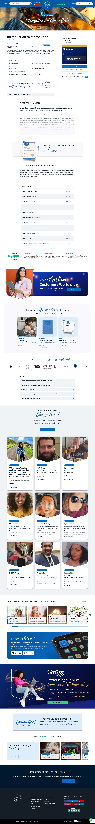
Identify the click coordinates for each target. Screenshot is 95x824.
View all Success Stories (47, 430)
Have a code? (80, 69)
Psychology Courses (13, 621)
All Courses (83, 601)
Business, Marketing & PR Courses (57, 621)
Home (8, 32)
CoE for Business (35, 801)
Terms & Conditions (49, 797)
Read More (47, 134)
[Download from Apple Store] (16, 653)
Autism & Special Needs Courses (37, 621)
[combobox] (68, 4)
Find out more (73, 289)
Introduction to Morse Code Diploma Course (31, 32)
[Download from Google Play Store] (28, 653)
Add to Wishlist (31, 46)
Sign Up (88, 3)
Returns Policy (47, 795)
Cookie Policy (23, 821)
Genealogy (73, 618)
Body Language (13, 618)
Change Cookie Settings (50, 803)
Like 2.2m (38, 2)
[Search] (30, 4)
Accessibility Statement (36, 799)
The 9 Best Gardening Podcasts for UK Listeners (70, 756)
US (34, 809)
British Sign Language (35, 618)
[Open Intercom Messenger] (90, 819)
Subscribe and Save (57, 702)
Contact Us (46, 801)
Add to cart (74, 66)
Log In (80, 3)
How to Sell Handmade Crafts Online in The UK (49, 756)
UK (31, 809)
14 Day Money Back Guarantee (74, 73)
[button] (47, 15)
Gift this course (73, 69)
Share (52, 45)
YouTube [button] (37, 4)
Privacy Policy (34, 797)
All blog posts (13, 756)
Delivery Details (34, 795)
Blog (32, 803)
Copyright (16, 821)
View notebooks (43, 347)
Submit (68, 781)
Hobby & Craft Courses (15, 32)
